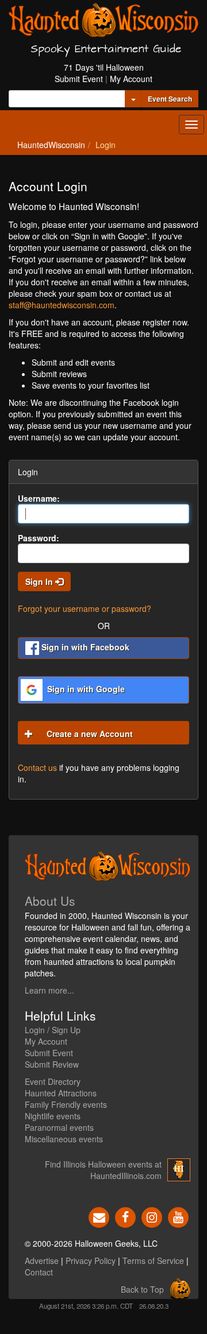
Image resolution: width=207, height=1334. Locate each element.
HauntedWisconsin (51, 144)
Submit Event (79, 78)
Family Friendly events (66, 1104)
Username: (39, 498)
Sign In (40, 581)
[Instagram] (152, 1216)
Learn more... (49, 990)
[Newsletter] (99, 1216)
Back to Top (142, 1289)
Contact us (37, 767)
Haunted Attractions (61, 1093)
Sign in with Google (85, 689)
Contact (39, 1272)
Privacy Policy (91, 1260)
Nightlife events (52, 1116)
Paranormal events (59, 1127)
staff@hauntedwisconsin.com (61, 305)
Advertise (42, 1260)
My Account (131, 78)
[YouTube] (178, 1216)
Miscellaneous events (64, 1139)
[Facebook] (125, 1216)
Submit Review (52, 1064)
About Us (50, 900)
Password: (38, 538)
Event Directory (52, 1081)
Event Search (170, 99)
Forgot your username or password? (84, 608)
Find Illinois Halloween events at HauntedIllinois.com (103, 1169)
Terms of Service (153, 1260)
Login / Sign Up (52, 1030)
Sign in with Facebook (84, 647)
